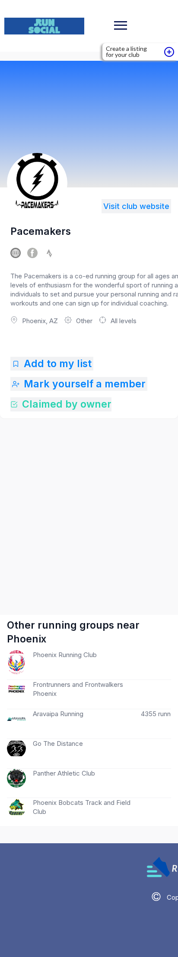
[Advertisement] (89, 508)
